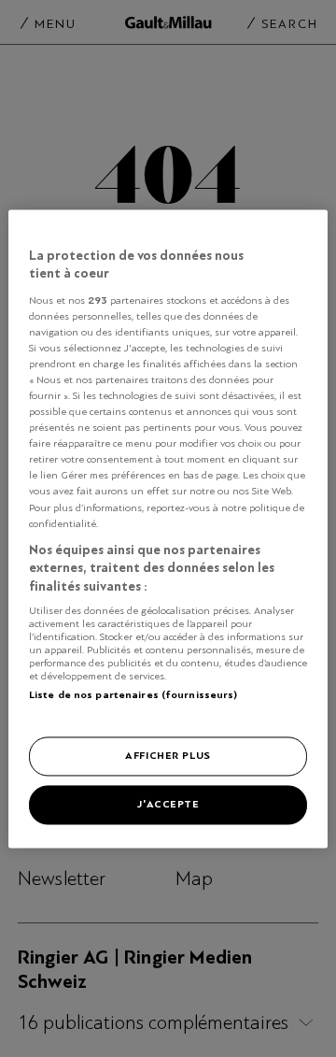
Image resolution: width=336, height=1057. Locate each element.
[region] (168, 528)
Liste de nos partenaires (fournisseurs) (133, 695)
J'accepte (167, 803)
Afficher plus (167, 755)
